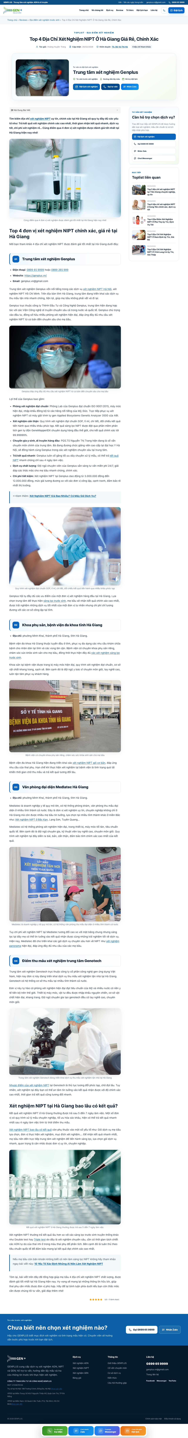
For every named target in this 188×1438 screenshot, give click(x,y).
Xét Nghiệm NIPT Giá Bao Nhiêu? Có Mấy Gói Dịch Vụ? (63, 495)
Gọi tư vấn (113, 86)
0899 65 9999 (35, 269)
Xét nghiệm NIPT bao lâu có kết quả (30, 1129)
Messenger (162, 1381)
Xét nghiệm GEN (80, 1373)
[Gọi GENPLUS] (164, 10)
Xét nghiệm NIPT (81, 1368)
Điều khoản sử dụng (172, 1419)
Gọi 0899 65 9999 (144, 1329)
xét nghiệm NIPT (40, 118)
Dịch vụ (109, 10)
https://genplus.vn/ (36, 275)
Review (119, 10)
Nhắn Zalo (131, 86)
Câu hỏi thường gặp (117, 1383)
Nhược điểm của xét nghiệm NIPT (29, 1085)
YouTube (172, 1381)
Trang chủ (84, 10)
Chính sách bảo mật (153, 1419)
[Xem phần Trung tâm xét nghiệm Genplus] (42, 77)
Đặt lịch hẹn (142, 10)
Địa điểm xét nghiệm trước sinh (44, 20)
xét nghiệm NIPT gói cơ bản (89, 762)
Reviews (23, 20)
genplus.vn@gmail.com (155, 2)
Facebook (150, 1381)
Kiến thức (112, 1378)
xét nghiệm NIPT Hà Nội (97, 289)
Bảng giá (77, 1378)
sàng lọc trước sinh (54, 600)
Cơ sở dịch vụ (114, 1373)
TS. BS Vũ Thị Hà (120, 47)
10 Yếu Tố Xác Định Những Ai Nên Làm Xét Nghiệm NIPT (68, 1263)
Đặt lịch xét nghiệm (88, 86)
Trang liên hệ (152, 1374)
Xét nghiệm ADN (81, 1363)
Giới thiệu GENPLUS (117, 1363)
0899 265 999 (59, 269)
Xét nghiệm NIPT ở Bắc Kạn (31, 819)
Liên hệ (154, 10)
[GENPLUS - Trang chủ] (13, 10)
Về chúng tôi (97, 10)
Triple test (40, 1239)
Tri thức (130, 10)
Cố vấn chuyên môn (117, 1368)
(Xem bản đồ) (56, 1389)
